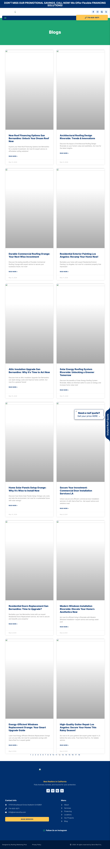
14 (66, 755)
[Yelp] (106, 12)
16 (72, 755)
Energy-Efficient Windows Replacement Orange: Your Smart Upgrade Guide (27, 727)
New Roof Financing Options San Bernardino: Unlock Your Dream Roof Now (29, 138)
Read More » (13, 156)
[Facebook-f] (93, 12)
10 (53, 755)
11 (56, 755)
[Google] (102, 12)
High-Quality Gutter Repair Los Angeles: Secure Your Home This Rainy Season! (78, 727)
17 (76, 755)
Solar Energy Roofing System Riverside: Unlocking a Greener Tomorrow (77, 372)
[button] (5, 18)
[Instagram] (97, 12)
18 (79, 755)
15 (69, 755)
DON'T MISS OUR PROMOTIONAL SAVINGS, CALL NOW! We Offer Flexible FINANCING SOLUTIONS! (55, 4)
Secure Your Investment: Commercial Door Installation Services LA (76, 490)
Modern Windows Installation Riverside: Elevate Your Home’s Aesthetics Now (77, 609)
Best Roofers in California (55, 781)
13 (63, 755)
